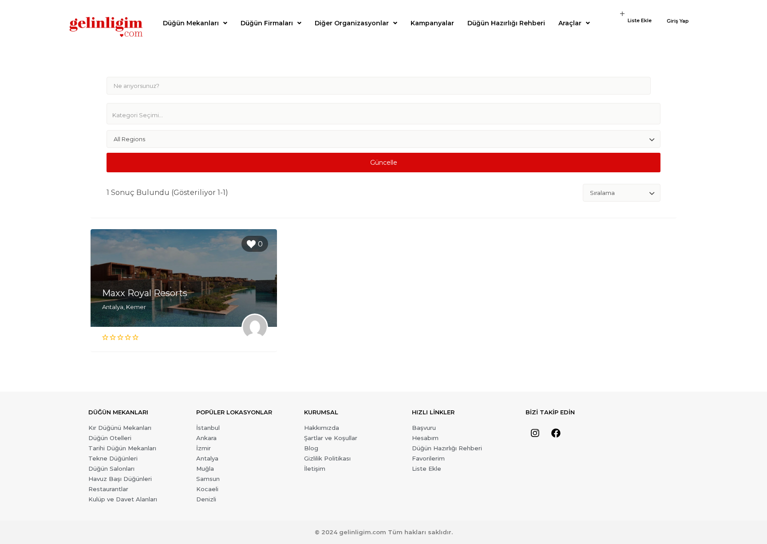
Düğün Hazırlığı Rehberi (506, 23)
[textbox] (387, 115)
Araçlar (569, 23)
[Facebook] (555, 433)
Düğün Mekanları (191, 23)
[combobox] (383, 113)
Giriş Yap (678, 21)
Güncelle (383, 163)
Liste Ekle (640, 20)
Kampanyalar (432, 23)
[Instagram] (535, 433)
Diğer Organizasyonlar (352, 23)
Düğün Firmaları (267, 23)
